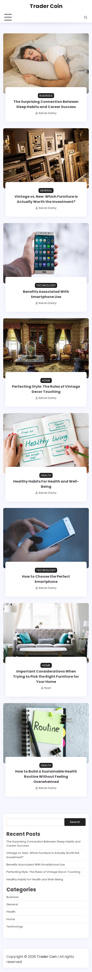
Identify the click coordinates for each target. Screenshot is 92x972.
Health (46, 475)
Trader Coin (46, 6)
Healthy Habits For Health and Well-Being (46, 484)
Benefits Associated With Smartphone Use (46, 294)
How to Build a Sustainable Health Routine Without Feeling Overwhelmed (46, 776)
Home (46, 380)
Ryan (47, 688)
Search (75, 822)
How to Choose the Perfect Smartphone (46, 579)
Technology (46, 285)
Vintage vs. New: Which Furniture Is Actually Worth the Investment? (46, 199)
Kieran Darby (47, 113)
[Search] (85, 17)
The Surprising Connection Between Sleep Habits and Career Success (46, 104)
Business (46, 95)
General (46, 190)
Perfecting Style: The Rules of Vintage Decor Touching (46, 389)
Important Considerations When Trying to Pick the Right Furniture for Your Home (46, 676)
